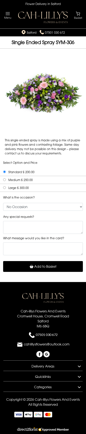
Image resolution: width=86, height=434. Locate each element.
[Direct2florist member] (43, 429)
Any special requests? (18, 216)
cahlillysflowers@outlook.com (47, 344)
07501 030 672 (55, 32)
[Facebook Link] (39, 354)
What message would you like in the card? (33, 238)
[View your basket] (78, 15)
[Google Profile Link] (46, 354)
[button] (43, 365)
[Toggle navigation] (8, 15)
